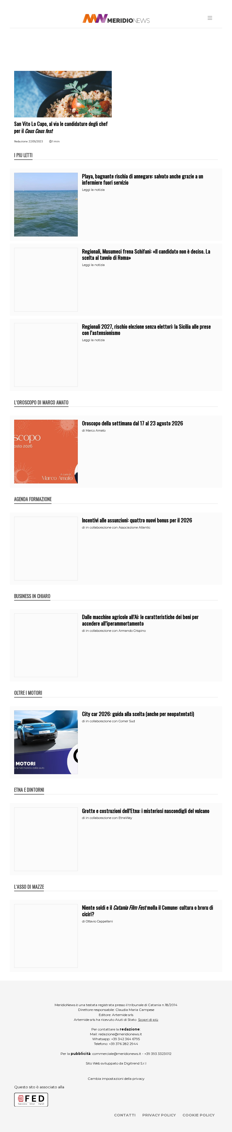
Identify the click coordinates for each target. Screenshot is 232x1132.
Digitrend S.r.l (135, 1063)
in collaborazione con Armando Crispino (116, 631)
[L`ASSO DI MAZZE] (29, 880)
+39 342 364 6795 (125, 1039)
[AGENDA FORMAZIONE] (32, 493)
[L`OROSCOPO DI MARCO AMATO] (41, 396)
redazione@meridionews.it (120, 1034)
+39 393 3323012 (157, 1053)
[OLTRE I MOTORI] (28, 687)
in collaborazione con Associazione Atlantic (118, 527)
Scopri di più (148, 1019)
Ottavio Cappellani (99, 921)
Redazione (21, 141)
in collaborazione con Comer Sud (110, 721)
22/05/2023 (36, 141)
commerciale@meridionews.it (116, 1053)
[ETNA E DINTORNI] (29, 784)
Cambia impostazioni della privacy (116, 1078)
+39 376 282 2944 (123, 1044)
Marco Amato (96, 430)
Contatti (125, 1115)
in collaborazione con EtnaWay (109, 818)
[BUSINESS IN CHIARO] (32, 590)
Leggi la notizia (93, 190)
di (84, 430)
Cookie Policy (198, 1115)
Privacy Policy (159, 1115)
